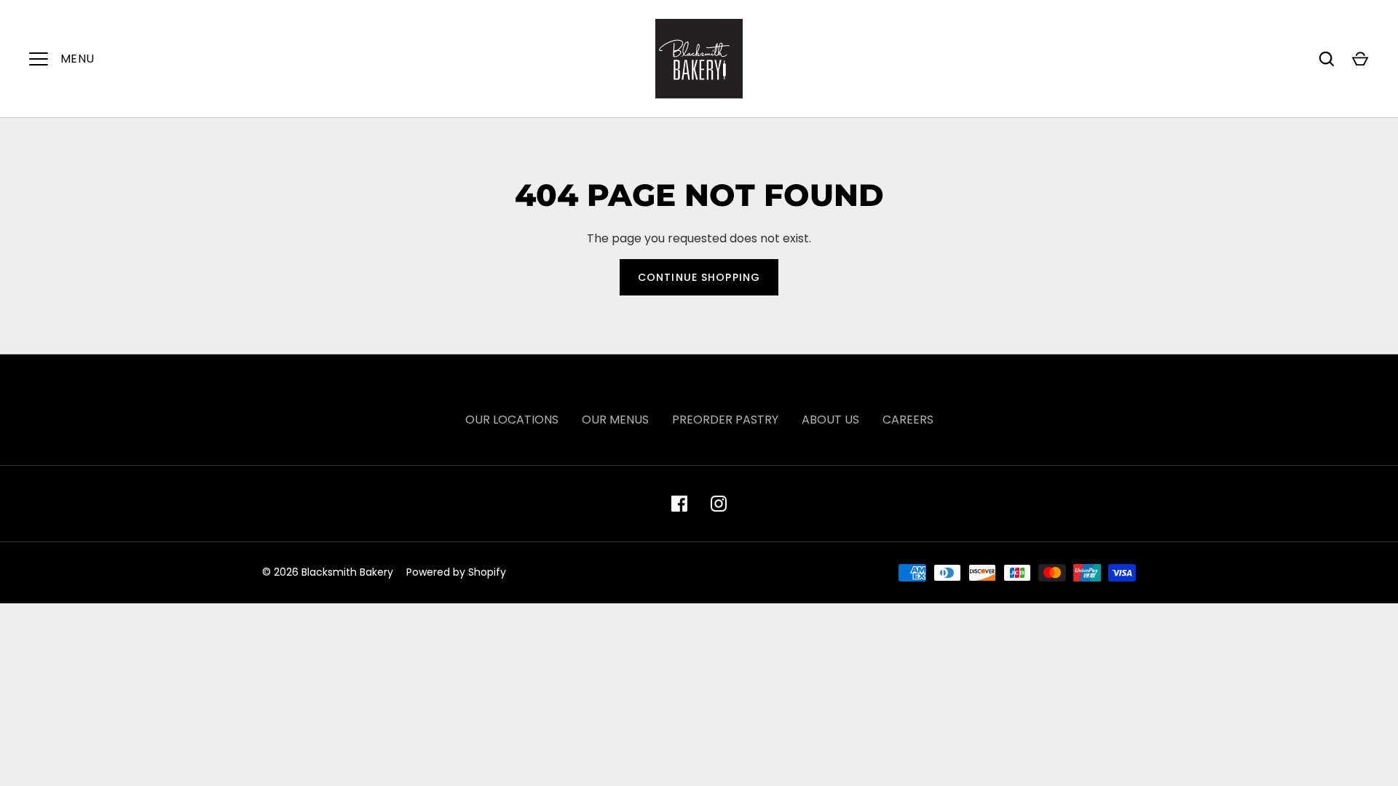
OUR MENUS (615, 419)
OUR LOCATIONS (511, 419)
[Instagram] (719, 504)
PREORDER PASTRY (725, 419)
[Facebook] (679, 504)
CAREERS (907, 419)
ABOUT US (830, 419)
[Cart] (1360, 59)
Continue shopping (699, 277)
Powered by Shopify (456, 572)
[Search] (1327, 59)
